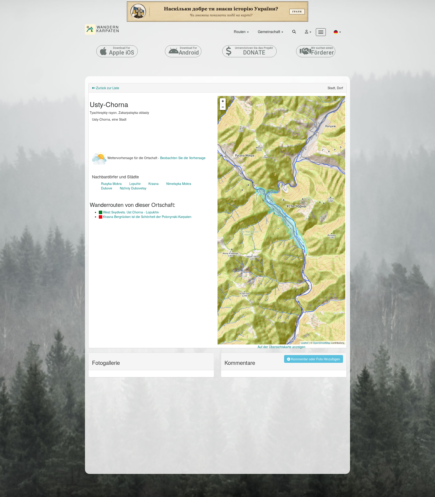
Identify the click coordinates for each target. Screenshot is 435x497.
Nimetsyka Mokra (178, 183)
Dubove (106, 188)
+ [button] (223, 101)
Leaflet (304, 342)
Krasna (153, 183)
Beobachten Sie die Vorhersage (182, 157)
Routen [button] (240, 31)
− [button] (223, 107)
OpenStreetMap (321, 342)
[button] (337, 32)
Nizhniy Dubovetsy (133, 188)
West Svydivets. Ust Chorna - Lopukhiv (130, 212)
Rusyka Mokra (111, 183)
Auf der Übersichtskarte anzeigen (281, 346)
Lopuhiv (135, 183)
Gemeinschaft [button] (269, 31)
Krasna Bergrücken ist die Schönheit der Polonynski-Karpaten (146, 216)
